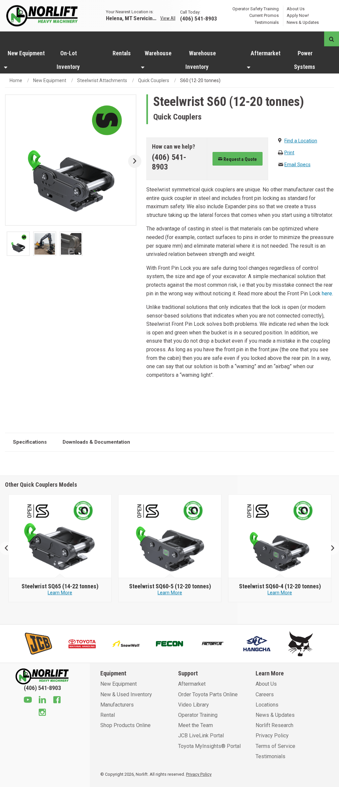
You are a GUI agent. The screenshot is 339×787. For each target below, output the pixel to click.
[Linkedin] (42, 700)
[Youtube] (28, 700)
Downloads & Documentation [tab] (96, 442)
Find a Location (300, 141)
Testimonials (267, 22)
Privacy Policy (272, 735)
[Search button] (331, 38)
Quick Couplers (153, 80)
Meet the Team (195, 725)
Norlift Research (274, 725)
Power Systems (304, 60)
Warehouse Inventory (200, 60)
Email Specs (297, 165)
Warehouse (158, 53)
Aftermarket (265, 53)
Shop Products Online (125, 725)
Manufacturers (117, 705)
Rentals (122, 53)
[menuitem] (26, 60)
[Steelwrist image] (60, 536)
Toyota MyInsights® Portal (209, 746)
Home (16, 80)
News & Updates (303, 22)
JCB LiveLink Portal (201, 735)
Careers (265, 694)
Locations (267, 705)
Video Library (193, 705)
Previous (9, 548)
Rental (107, 715)
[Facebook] (57, 700)
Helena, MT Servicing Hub (132, 18)
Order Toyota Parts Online (208, 694)
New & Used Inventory (126, 694)
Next (132, 161)
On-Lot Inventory (68, 60)
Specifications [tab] (30, 442)
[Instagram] (42, 713)
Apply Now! (298, 15)
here (326, 293)
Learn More (60, 593)
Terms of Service (275, 746)
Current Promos (264, 15)
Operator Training (198, 715)
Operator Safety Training (255, 8)
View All (167, 18)
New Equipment (26, 53)
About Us (296, 8)
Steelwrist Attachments (102, 80)
